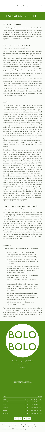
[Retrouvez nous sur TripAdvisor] (29, 418)
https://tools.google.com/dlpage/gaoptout (15, 200)
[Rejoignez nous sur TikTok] (25, 418)
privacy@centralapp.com (16, 36)
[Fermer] (42, 426)
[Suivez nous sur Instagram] (20, 418)
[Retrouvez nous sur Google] (16, 418)
